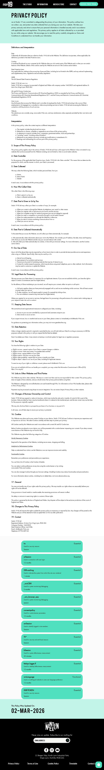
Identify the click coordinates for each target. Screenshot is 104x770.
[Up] (67, 740)
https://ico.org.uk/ (17, 369)
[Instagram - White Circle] (52, 750)
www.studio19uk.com (40, 113)
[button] (27, 4)
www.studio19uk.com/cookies (21, 468)
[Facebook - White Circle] (46, 750)
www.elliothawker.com (36, 384)
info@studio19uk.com (77, 319)
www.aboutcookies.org (62, 476)
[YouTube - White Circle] (57, 750)
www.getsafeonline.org (59, 322)
